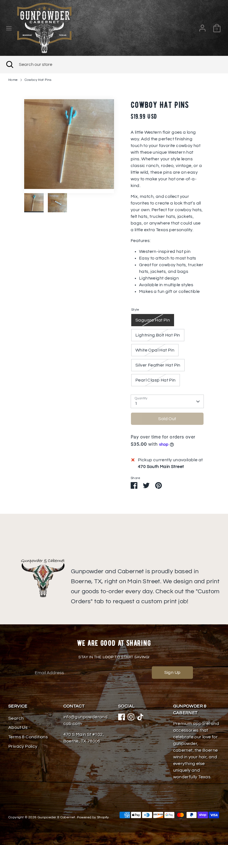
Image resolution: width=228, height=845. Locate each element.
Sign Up (172, 672)
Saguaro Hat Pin (152, 320)
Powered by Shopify (93, 817)
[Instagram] (131, 717)
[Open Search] (9, 64)
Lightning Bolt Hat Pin (157, 335)
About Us (18, 727)
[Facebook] (121, 717)
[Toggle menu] (8, 28)
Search (16, 718)
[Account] (202, 26)
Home (13, 80)
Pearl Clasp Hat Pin (155, 380)
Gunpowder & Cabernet (56, 817)
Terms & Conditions (28, 737)
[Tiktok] (140, 717)
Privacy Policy (23, 746)
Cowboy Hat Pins (38, 80)
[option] (69, 146)
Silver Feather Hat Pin (157, 365)
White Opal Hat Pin (154, 350)
